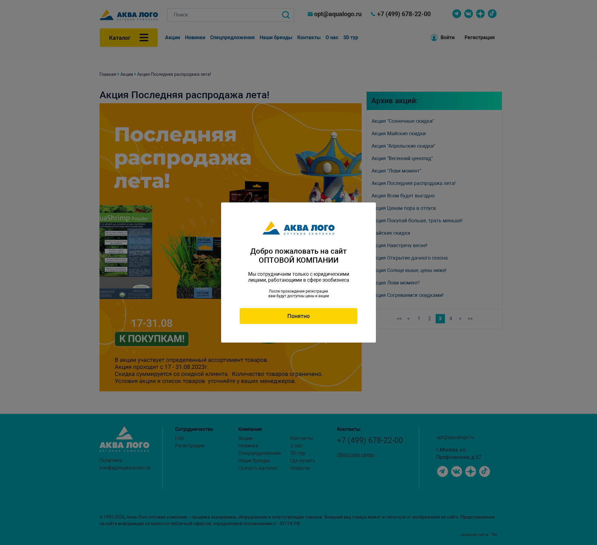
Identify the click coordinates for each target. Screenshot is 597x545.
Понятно (298, 316)
